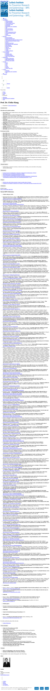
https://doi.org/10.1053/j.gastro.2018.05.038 (11, 550)
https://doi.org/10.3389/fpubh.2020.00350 (11, 481)
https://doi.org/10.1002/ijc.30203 (9, 572)
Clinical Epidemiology (12, 105)
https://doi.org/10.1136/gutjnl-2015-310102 (11, 566)
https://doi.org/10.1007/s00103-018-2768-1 (11, 557)
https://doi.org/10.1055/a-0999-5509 (10, 475)
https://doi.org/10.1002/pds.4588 (9, 561)
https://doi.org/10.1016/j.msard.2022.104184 (11, 372)
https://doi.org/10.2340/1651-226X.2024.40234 (12, 218)
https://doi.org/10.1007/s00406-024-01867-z (11, 215)
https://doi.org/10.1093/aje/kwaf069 (10, 203)
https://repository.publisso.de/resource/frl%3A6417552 (13, 563)
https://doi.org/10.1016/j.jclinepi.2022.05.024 (11, 330)
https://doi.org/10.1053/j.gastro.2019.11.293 (11, 588)
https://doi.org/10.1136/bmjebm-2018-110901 (11, 592)
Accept (46, 688)
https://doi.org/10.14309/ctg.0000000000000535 (12, 293)
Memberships (3, 170)
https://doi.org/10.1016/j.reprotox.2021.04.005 (12, 439)
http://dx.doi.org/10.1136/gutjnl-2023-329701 (11, 255)
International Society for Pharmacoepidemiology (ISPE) (13, 173)
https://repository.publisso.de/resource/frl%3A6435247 (13, 390)
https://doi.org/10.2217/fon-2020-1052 (10, 447)
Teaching (2, 648)
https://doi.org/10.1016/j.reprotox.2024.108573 (12, 222)
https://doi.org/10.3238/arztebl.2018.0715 (11, 520)
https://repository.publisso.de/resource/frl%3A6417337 (13, 539)
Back (2, 656)
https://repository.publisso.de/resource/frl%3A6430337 (13, 400)
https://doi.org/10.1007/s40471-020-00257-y (11, 470)
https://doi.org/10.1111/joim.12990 (9, 484)
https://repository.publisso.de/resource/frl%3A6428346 (13, 440)
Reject (42, 688)
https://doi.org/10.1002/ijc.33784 (9, 346)
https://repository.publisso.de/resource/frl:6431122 (12, 394)
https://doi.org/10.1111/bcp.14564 (9, 436)
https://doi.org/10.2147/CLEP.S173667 (10, 514)
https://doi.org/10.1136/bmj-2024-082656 (11, 211)
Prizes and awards (4, 625)
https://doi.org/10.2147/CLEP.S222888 (10, 478)
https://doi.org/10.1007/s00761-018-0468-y (11, 538)
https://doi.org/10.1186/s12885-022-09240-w (11, 339)
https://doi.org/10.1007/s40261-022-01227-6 (11, 308)
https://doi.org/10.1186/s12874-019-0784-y (11, 506)
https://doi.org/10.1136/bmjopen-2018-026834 (12, 499)
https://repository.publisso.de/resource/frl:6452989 (12, 246)
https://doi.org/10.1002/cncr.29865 (9, 582)
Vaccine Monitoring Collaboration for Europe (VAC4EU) (14, 175)
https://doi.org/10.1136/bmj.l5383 (9, 489)
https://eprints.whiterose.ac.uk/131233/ (10, 552)
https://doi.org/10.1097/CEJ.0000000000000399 (12, 545)
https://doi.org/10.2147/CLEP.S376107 (10, 326)
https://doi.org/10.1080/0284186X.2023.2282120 (12, 290)
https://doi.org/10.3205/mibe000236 (10, 368)
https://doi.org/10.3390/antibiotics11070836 (11, 385)
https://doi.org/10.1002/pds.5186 (9, 412)
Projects (2, 179)
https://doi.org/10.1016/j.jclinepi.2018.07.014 (11, 524)
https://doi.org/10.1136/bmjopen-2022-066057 (12, 283)
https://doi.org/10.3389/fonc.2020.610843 (11, 425)
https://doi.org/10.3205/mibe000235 (10, 321)
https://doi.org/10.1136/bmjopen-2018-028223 (12, 503)
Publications (3, 185)
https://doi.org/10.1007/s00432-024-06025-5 (11, 234)
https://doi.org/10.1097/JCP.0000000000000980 (12, 493)
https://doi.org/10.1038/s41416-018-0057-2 (11, 535)
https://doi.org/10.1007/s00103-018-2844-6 (11, 599)
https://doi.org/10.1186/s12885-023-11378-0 (11, 267)
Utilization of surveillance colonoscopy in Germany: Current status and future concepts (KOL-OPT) (22, 183)
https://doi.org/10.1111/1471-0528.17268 (11, 381)
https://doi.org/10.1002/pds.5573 (9, 259)
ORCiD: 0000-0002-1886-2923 (6, 189)
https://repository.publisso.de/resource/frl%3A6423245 (13, 494)
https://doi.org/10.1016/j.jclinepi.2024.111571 (11, 241)
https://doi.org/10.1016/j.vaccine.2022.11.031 (11, 316)
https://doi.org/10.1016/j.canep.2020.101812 (11, 415)
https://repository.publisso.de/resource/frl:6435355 (12, 373)
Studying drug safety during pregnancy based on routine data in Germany (17, 182)
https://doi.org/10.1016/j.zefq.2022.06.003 (11, 336)
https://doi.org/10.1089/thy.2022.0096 (10, 389)
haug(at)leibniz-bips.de (4, 674)
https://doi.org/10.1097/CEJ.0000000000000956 (12, 198)
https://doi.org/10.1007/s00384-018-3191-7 (11, 511)
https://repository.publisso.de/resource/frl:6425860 (12, 416)
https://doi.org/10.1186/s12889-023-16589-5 (11, 263)
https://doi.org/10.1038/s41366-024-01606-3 (11, 230)
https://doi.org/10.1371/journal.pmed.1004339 (12, 226)
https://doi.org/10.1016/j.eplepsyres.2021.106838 (12, 393)
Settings (36, 688)
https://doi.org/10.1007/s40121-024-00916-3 (11, 238)
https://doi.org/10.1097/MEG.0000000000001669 (12, 467)
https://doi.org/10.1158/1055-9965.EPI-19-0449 (12, 464)
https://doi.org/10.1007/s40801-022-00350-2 (11, 304)
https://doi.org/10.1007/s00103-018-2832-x (11, 527)
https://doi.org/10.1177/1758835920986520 (11, 404)
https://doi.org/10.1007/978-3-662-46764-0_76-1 (12, 617)
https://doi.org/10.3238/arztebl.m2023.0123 (11, 274)
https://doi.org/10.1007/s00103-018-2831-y (11, 532)
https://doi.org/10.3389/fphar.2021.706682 (11, 444)
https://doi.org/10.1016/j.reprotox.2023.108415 (12, 245)
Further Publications (7, 623)
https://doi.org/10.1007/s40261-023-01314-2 (11, 286)
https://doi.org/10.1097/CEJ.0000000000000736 (12, 343)
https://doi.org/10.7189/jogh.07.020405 (10, 569)
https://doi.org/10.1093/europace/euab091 (11, 422)
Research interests (4, 164)
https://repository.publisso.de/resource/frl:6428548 (12, 448)
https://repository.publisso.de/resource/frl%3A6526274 (13, 204)
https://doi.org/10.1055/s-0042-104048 (10, 577)
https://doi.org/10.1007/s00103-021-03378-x (11, 457)
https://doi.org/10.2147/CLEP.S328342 (10, 409)
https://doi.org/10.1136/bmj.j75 (9, 601)
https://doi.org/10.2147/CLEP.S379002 (10, 377)
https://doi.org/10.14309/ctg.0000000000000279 (12, 453)
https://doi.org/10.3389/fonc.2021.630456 (11, 429)
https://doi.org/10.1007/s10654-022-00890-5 (11, 363)
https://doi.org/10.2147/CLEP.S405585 (10, 300)
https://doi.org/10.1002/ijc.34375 (9, 296)
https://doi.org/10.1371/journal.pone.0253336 (11, 433)
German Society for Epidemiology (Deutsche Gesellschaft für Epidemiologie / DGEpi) (19, 172)
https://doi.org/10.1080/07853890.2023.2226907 (12, 278)
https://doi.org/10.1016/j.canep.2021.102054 (11, 399)
